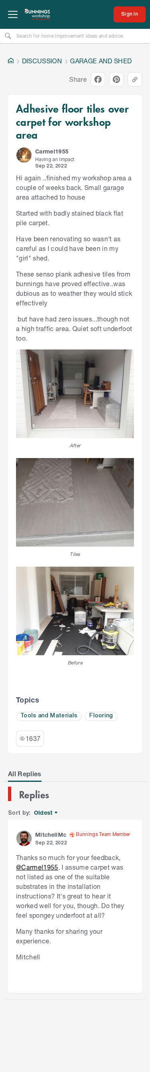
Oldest (44, 813)
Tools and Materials (48, 716)
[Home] (11, 61)
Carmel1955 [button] (51, 151)
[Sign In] (130, 14)
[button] (24, 155)
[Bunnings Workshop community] (38, 14)
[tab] (24, 774)
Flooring (101, 716)
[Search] (8, 36)
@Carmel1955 (37, 867)
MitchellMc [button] (50, 834)
